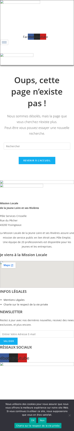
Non (42, 420)
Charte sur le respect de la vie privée (38, 425)
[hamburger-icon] (4, 42)
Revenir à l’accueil (37, 160)
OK (32, 420)
